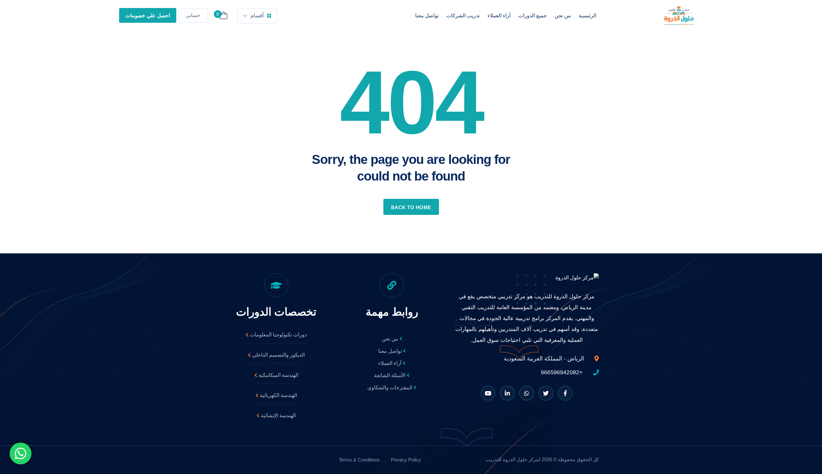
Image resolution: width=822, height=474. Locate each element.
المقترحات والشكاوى (390, 387)
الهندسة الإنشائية (277, 415)
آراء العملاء (390, 363)
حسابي (193, 15)
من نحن (563, 15)
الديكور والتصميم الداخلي (278, 355)
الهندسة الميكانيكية (277, 375)
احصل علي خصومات (148, 15)
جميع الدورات (532, 15)
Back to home (411, 207)
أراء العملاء (499, 15)
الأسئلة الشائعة (390, 375)
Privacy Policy (406, 459)
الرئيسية (587, 15)
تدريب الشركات (463, 15)
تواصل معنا (427, 15)
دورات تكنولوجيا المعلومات (278, 334)
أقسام (257, 15)
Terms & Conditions (359, 459)
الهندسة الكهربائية (277, 395)
